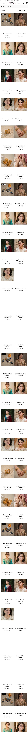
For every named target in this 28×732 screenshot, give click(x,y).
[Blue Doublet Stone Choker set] (7, 22)
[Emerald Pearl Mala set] (20, 22)
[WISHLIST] (23, 3)
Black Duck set (20, 62)
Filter (4, 10)
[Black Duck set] (20, 51)
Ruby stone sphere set (20, 119)
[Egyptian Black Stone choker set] (20, 78)
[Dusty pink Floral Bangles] (20, 163)
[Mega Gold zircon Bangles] (20, 134)
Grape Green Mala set (7, 62)
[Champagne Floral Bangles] (7, 163)
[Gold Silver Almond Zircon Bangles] (7, 134)
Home (2, 6)
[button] (26, 3)
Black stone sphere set (7, 119)
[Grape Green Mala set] (7, 51)
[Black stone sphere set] (7, 107)
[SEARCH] (4, 3)
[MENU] (1, 3)
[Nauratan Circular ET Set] (7, 78)
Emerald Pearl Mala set (20, 34)
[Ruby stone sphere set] (20, 107)
